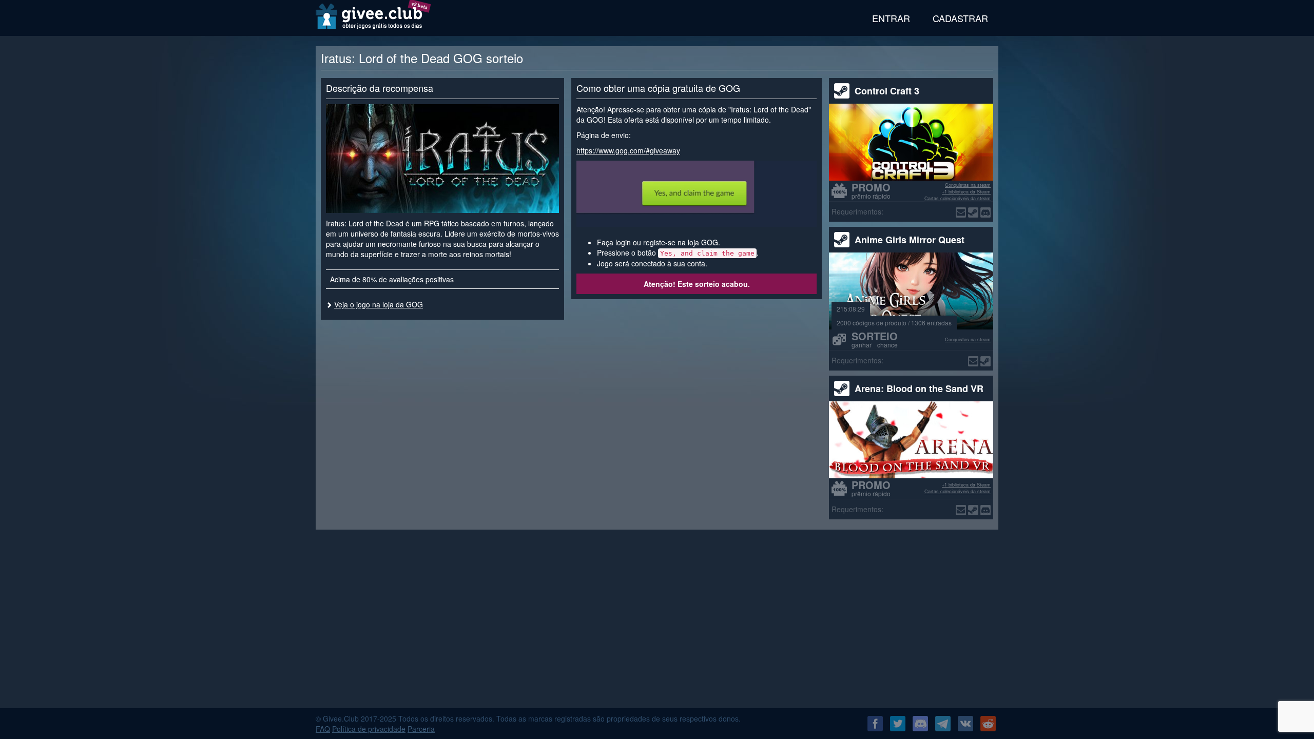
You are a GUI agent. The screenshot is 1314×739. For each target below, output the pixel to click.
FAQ (323, 729)
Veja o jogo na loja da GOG (378, 304)
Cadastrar (960, 18)
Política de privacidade (368, 729)
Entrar (891, 18)
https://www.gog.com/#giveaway (628, 150)
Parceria (421, 729)
